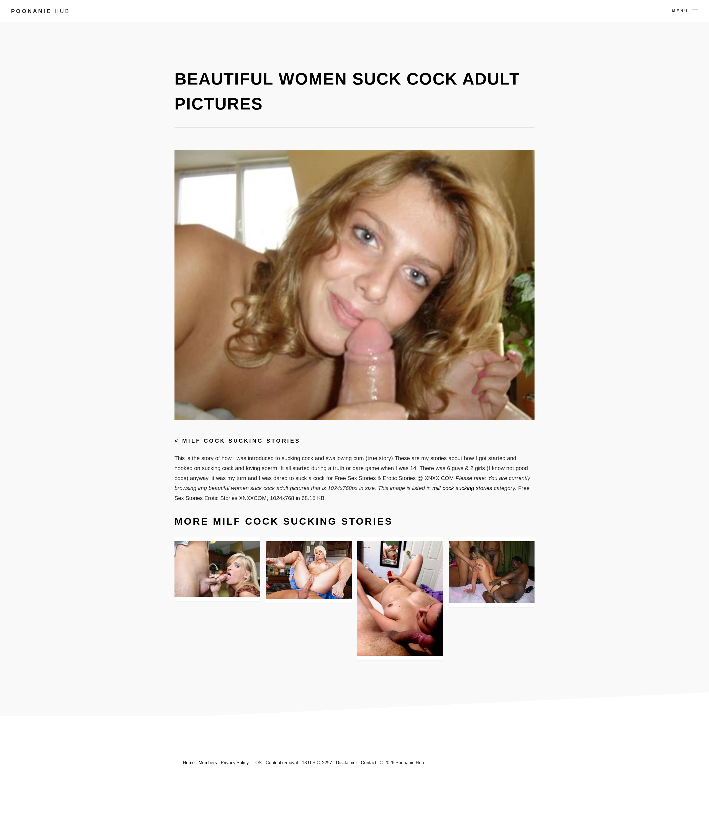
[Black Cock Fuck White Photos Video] (492, 572)
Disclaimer (346, 762)
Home (189, 762)
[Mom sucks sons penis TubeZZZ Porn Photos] (217, 569)
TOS (257, 762)
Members (208, 762)
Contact (368, 762)
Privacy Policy (235, 762)
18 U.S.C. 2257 (317, 762)
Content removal (282, 762)
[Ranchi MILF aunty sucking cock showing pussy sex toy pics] (400, 598)
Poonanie (40, 11)
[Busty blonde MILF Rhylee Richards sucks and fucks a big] (309, 570)
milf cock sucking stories (241, 441)
